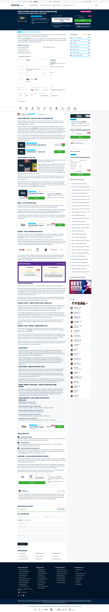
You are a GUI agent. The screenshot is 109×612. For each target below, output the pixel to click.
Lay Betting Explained (22, 584)
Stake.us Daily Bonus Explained (78, 221)
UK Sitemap (78, 580)
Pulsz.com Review (39, 556)
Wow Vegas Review (23, 556)
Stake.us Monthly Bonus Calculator (79, 234)
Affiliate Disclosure (79, 578)
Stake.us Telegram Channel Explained (80, 262)
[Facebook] (82, 1)
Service (44, 109)
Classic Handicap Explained (24, 582)
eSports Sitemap (79, 584)
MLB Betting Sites (41, 580)
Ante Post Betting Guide (23, 575)
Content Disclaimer (79, 577)
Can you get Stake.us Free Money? (79, 183)
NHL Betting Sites (41, 584)
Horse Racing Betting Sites (42, 573)
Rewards (56, 109)
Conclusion (69, 109)
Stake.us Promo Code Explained (78, 256)
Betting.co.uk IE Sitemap (61, 582)
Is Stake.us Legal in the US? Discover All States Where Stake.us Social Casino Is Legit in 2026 (81, 199)
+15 (87, 303)
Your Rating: (20, 520)
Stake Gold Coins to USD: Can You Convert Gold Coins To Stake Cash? (81, 208)
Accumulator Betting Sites (42, 578)
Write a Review (61, 509)
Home (19, 8)
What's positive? (23, 526)
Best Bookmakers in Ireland (62, 571)
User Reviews (75, 109)
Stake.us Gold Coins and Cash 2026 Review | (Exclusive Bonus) (81, 227)
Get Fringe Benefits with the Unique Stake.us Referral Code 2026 (81, 190)
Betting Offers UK (57, 5)
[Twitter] (84, 1)
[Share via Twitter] (64, 491)
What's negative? (23, 535)
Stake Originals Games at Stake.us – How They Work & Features (81, 212)
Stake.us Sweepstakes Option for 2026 (80, 259)
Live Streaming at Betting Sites (24, 571)
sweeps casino (25, 124)
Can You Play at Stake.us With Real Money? (81, 186)
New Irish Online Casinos (61, 580)
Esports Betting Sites (41, 577)
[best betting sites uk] (20, 5)
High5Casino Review (57, 558)
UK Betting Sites (35, 5)
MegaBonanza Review (40, 553)
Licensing (50, 109)
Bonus (21, 109)
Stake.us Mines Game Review (78, 231)
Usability (26, 109)
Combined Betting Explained (24, 580)
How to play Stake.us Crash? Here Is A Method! (81, 196)
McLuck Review (22, 553)
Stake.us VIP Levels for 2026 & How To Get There (81, 265)
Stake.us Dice (25, 453)
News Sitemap (78, 582)
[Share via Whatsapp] (58, 491)
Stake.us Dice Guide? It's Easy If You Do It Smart (81, 224)
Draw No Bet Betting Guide (23, 586)
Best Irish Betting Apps (61, 578)
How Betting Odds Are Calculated (25, 578)
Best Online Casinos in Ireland (62, 573)
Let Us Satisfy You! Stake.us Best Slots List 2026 (81, 202)
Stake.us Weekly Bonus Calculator (79, 268)
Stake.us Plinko (21, 237)
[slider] (27, 520)
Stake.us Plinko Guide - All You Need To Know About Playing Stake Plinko (81, 249)
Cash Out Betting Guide (23, 573)
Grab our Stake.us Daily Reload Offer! (79, 193)
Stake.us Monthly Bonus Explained (79, 237)
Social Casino (62, 109)
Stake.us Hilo (36, 184)
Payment (38, 109)
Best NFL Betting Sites (42, 582)
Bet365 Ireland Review (61, 575)
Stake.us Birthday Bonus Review (78, 215)
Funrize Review (55, 556)
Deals (50, 1)
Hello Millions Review (57, 553)
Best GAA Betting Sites (61, 577)
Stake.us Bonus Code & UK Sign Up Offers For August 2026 (81, 218)
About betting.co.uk (79, 569)
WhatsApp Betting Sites (23, 569)
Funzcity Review (39, 558)
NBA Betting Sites (41, 575)
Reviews (21, 8)
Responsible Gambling (80, 575)
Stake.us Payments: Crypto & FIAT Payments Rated (81, 246)
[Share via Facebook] (61, 491)
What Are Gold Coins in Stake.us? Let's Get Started (81, 271)
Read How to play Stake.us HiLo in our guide (81, 205)
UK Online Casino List (46, 5)
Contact (77, 571)
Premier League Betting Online (43, 586)
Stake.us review (39, 234)
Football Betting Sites (41, 569)
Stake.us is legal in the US (27, 312)
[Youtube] (86, 1)
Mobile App (32, 109)
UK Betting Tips (68, 5)
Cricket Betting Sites (41, 571)
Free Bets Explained (22, 577)
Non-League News (56, 1)
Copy (90, 17)
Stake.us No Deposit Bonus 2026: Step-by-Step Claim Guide (81, 240)
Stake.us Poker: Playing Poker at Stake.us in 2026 (81, 253)
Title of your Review (22, 523)
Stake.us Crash (52, 211)
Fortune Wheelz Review (23, 558)
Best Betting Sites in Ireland (62, 569)
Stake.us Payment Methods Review (79, 243)
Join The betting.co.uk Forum (81, 573)
